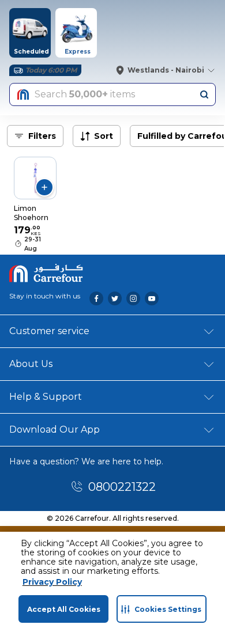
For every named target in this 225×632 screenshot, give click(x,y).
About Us (30, 363)
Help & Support (45, 396)
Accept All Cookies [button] (63, 609)
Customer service (49, 331)
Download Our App (54, 429)
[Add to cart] (44, 187)
